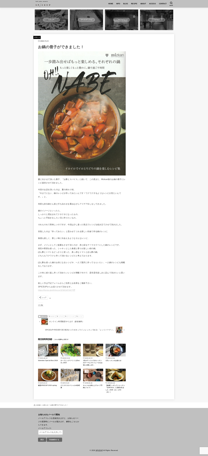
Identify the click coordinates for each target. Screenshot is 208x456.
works (53, 316)
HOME (110, 4)
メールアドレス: (45, 428)
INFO (118, 4)
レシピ (80, 316)
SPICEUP (99, 450)
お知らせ (37, 37)
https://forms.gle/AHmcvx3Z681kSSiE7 (55, 290)
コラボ (60, 316)
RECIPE (134, 4)
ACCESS (152, 4)
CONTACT (163, 4)
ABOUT (143, 4)
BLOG (125, 4)
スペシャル (70, 316)
